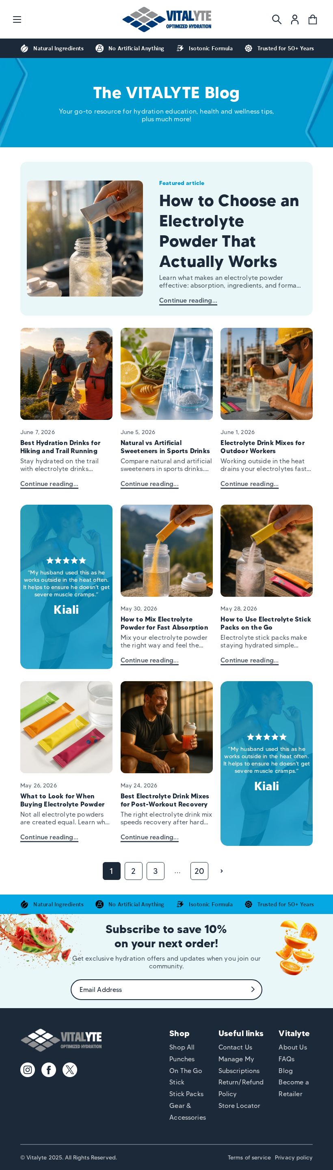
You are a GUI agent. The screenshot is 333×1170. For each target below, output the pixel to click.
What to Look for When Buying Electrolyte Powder (62, 800)
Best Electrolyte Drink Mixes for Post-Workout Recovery (165, 800)
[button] (17, 19)
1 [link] (111, 871)
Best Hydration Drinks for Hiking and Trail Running (60, 447)
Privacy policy (294, 1157)
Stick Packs (186, 1094)
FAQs (286, 1059)
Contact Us (235, 1047)
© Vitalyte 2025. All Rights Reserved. (68, 1157)
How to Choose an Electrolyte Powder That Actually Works (229, 230)
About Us (293, 1047)
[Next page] (221, 871)
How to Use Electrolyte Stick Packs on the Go (266, 623)
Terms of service (249, 1157)
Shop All (182, 1047)
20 (199, 871)
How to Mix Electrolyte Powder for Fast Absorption (164, 623)
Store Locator (239, 1106)
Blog (286, 1071)
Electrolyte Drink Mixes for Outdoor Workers (262, 447)
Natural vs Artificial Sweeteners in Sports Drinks (165, 447)
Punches (182, 1059)
